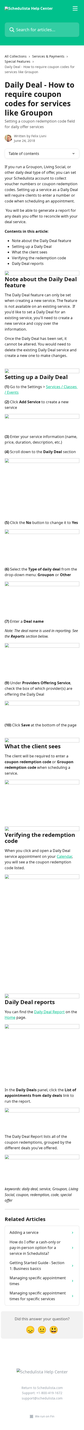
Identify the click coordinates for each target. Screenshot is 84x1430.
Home (10, 1017)
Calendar (64, 856)
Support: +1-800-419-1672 (42, 1393)
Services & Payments (48, 56)
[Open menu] (75, 8)
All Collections (16, 56)
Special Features (17, 61)
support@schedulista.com (42, 1398)
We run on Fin (44, 1416)
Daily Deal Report (49, 1011)
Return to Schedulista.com (42, 1388)
